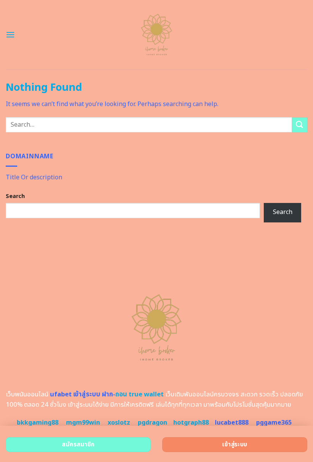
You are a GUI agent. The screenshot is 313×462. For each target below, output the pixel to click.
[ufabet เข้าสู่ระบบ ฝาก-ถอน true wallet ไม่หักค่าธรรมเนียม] (157, 34)
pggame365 (274, 422)
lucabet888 (231, 422)
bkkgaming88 (37, 422)
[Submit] (299, 125)
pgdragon (152, 422)
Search (15, 196)
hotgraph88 (191, 422)
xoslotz (119, 422)
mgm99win (83, 422)
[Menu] (10, 34)
